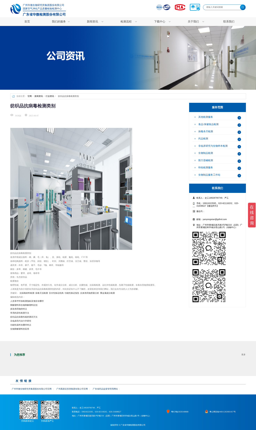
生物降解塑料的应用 (19, 329)
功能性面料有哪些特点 (20, 325)
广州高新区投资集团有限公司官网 (72, 389)
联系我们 (228, 21)
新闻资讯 (38, 96)
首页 (27, 21)
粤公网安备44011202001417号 (223, 412)
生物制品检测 (205, 153)
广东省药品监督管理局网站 (105, 389)
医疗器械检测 (205, 160)
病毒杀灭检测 (205, 131)
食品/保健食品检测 (208, 124)
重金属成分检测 (107, 293)
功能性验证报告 (72, 293)
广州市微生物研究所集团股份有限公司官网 (32, 389)
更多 (243, 354)
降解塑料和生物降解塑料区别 (23, 305)
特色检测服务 (205, 167)
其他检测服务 (205, 117)
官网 (30, 96)
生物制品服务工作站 (209, 174)
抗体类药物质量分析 (89, 293)
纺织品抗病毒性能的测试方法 (23, 317)
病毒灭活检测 (41, 293)
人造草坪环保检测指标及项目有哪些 (27, 301)
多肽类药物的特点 (18, 309)
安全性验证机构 (56, 293)
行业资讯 (50, 96)
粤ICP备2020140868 (179, 412)
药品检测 (203, 138)
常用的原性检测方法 (19, 313)
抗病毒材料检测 (27, 293)
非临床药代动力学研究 (20, 321)
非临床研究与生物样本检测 (213, 145)
